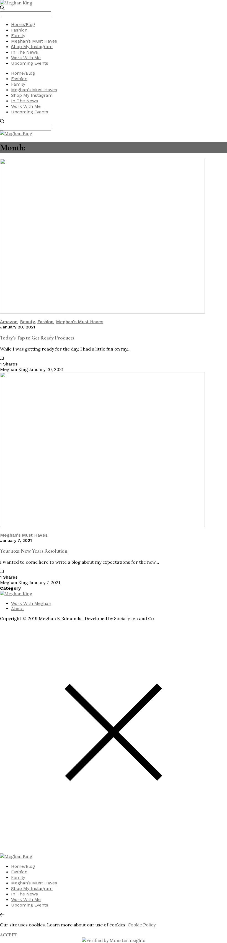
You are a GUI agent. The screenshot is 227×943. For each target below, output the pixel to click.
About (17, 608)
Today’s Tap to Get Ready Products (37, 338)
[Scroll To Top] (2, 915)
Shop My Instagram (32, 46)
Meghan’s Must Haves (34, 41)
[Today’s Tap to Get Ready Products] (102, 312)
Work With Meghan (31, 603)
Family (18, 35)
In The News (24, 52)
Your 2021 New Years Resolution (33, 551)
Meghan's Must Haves (79, 321)
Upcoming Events (29, 63)
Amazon (8, 321)
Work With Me (26, 57)
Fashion (19, 30)
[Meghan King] (16, 3)
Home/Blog (23, 24)
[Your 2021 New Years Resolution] (102, 525)
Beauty (27, 321)
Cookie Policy (142, 925)
